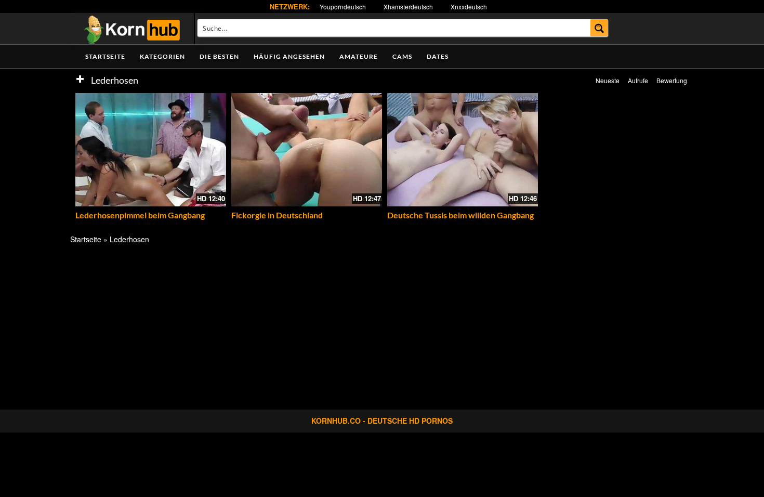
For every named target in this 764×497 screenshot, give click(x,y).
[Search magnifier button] (599, 28)
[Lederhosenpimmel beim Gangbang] (150, 149)
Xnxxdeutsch (469, 6)
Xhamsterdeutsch (408, 6)
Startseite (105, 56)
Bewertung (671, 80)
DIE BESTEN (219, 56)
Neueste (608, 80)
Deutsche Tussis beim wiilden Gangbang (460, 215)
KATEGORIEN (162, 56)
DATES (438, 56)
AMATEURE (358, 56)
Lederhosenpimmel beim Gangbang (140, 215)
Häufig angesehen (289, 56)
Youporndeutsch (343, 6)
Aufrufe (638, 80)
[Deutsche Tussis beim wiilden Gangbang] (462, 149)
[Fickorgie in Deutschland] (306, 149)
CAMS (402, 56)
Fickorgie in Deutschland (277, 215)
